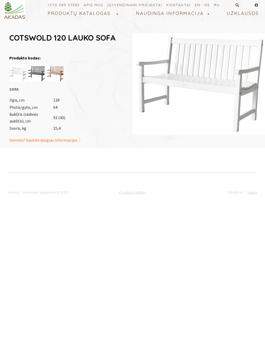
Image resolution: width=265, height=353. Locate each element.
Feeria (252, 192)
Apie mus (93, 5)
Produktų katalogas (79, 13)
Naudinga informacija (170, 13)
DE (207, 5)
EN (197, 5)
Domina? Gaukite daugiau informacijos (43, 140)
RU (217, 5)
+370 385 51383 (64, 5)
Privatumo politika (132, 192)
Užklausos (243, 13)
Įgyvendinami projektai (134, 5)
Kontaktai (178, 5)
